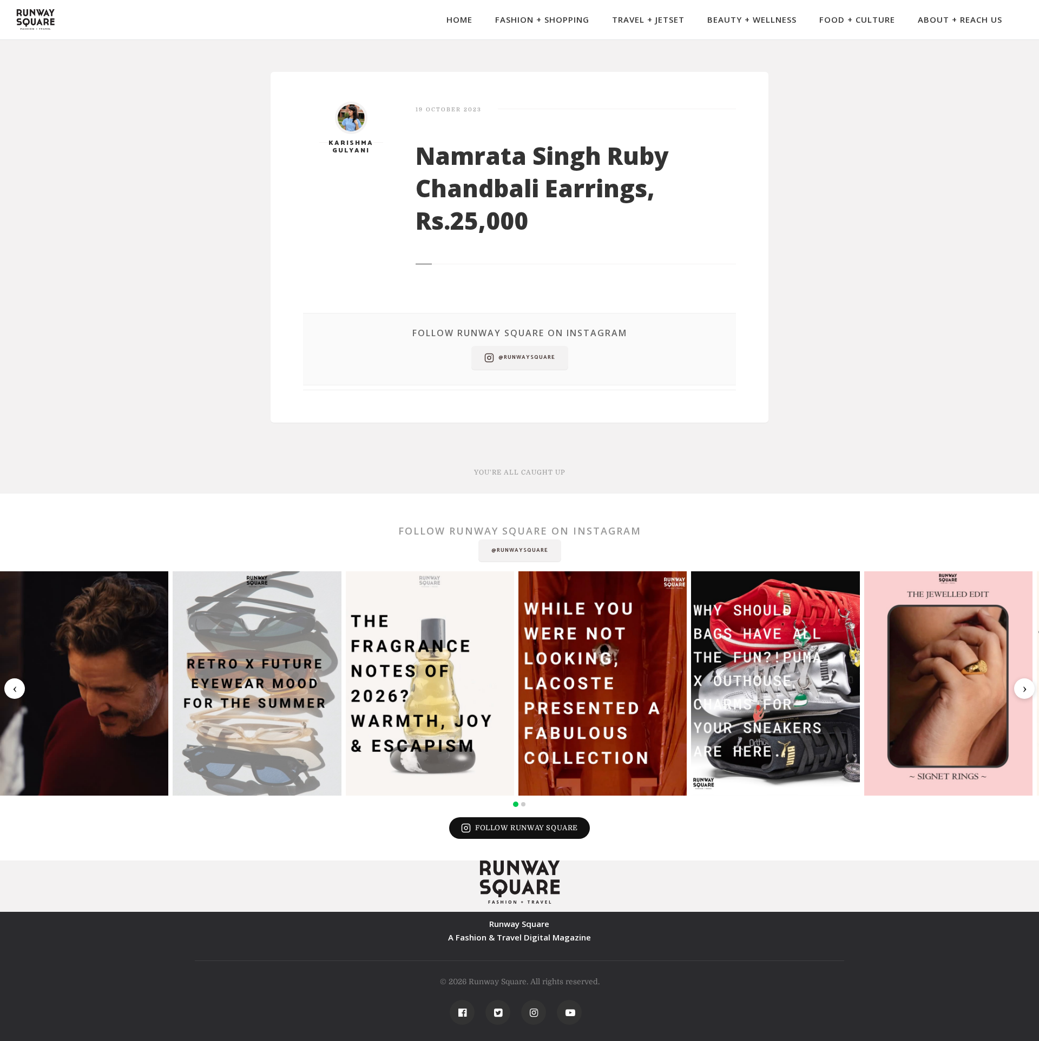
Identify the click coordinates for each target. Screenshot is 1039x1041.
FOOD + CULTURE (857, 19)
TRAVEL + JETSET (648, 19)
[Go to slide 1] (515, 804)
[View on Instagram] (84, 683)
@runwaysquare (526, 357)
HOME (459, 19)
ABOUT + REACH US (960, 19)
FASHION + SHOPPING (542, 19)
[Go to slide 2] (523, 804)
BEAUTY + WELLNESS (752, 19)
